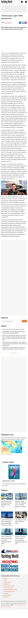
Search (24, 321)
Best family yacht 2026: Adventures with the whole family (6, 503)
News (3, 326)
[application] (14, 188)
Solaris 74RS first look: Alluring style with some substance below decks (6, 540)
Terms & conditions (18, 604)
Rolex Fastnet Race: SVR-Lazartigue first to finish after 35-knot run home (7, 522)
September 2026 (8, 481)
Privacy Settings (7, 606)
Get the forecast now (6, 454)
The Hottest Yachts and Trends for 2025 (20, 521)
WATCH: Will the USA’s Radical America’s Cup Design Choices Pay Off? (21, 540)
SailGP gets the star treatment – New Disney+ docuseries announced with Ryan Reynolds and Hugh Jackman (14, 343)
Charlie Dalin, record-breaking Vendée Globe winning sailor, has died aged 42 (13, 332)
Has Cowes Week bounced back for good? (13, 329)
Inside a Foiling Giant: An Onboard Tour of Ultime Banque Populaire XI (20, 504)
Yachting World (8, 22)
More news (14, 353)
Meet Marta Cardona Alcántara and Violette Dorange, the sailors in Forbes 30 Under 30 (13, 348)
